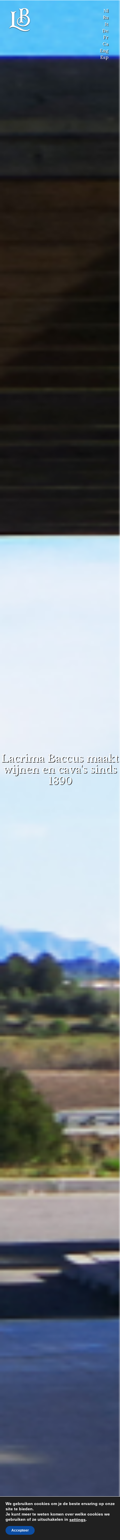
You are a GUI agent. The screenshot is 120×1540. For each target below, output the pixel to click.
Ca (105, 44)
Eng (104, 50)
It (106, 24)
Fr (105, 37)
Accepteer (20, 1530)
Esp (104, 57)
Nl (105, 10)
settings (77, 1519)
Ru (105, 17)
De (105, 30)
